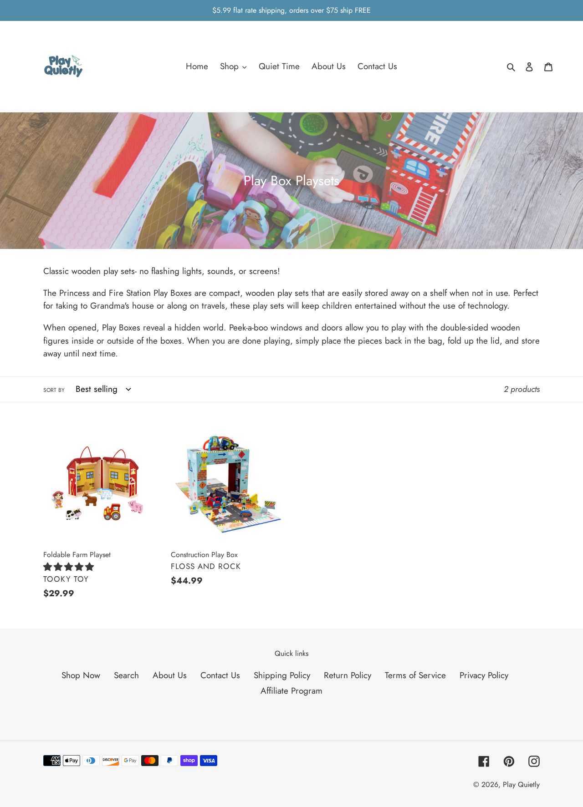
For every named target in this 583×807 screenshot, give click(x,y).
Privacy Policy (484, 675)
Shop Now (80, 675)
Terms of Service (415, 675)
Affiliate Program (291, 691)
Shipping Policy (282, 675)
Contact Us (220, 675)
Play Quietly (521, 784)
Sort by (54, 390)
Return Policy (347, 675)
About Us (170, 675)
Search (126, 675)
